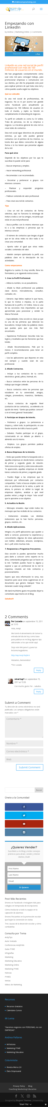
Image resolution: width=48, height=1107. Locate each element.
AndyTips (8, 937)
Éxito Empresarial (14, 1071)
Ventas (7, 980)
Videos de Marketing (13, 984)
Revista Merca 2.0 (14, 1067)
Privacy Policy (19, 1086)
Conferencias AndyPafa (14, 945)
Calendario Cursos (14, 1010)
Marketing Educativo (13, 961)
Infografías (9, 953)
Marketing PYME (12, 969)
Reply (38, 670)
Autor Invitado (11, 941)
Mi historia (11, 1044)
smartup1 (19, 679)
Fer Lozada (16, 621)
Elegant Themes (23, 1100)
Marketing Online (22, 32)
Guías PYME (10, 949)
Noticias (8, 973)
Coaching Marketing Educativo (22, 1089)
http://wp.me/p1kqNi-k (20, 655)
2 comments (36, 32)
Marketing (9, 957)
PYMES (8, 977)
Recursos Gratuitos (15, 1006)
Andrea (10, 32)
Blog (30, 1086)
